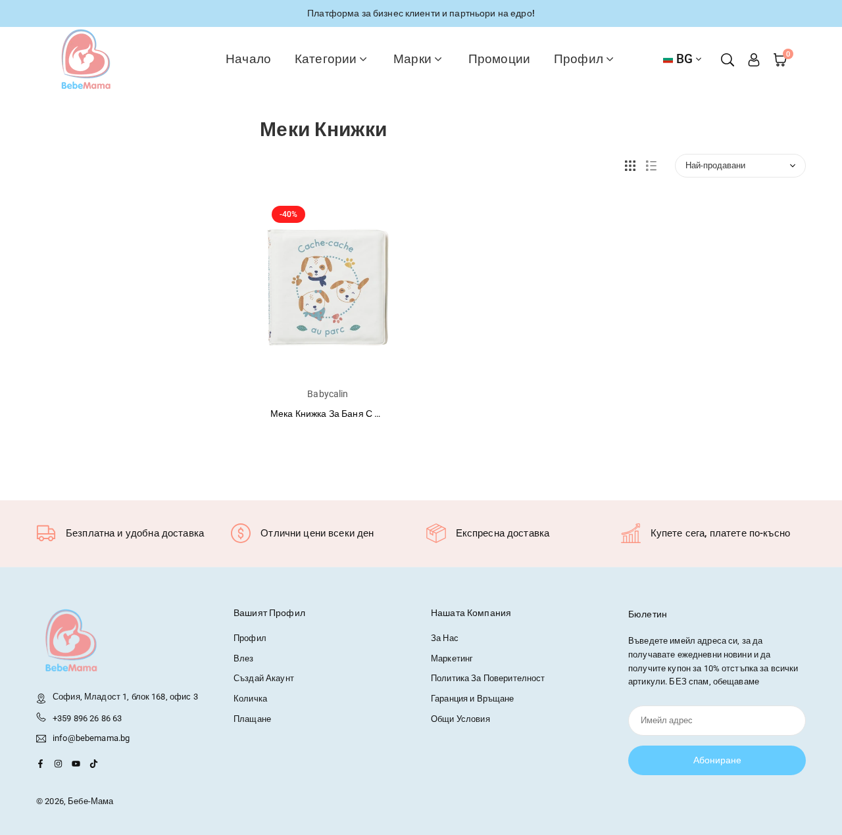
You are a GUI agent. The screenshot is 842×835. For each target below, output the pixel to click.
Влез (244, 658)
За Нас (444, 638)
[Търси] (727, 59)
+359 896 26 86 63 (87, 718)
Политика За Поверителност (488, 678)
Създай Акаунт (264, 678)
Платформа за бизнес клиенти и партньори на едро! (421, 13)
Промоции (499, 58)
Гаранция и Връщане (472, 699)
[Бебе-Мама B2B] (85, 58)
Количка (250, 699)
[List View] (651, 165)
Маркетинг (452, 658)
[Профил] (754, 59)
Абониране (717, 760)
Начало (248, 58)
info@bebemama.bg (91, 738)
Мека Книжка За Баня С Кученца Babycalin (361, 413)
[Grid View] (630, 165)
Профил (578, 58)
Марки (412, 58)
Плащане (252, 719)
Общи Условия (460, 719)
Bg (684, 58)
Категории (326, 58)
